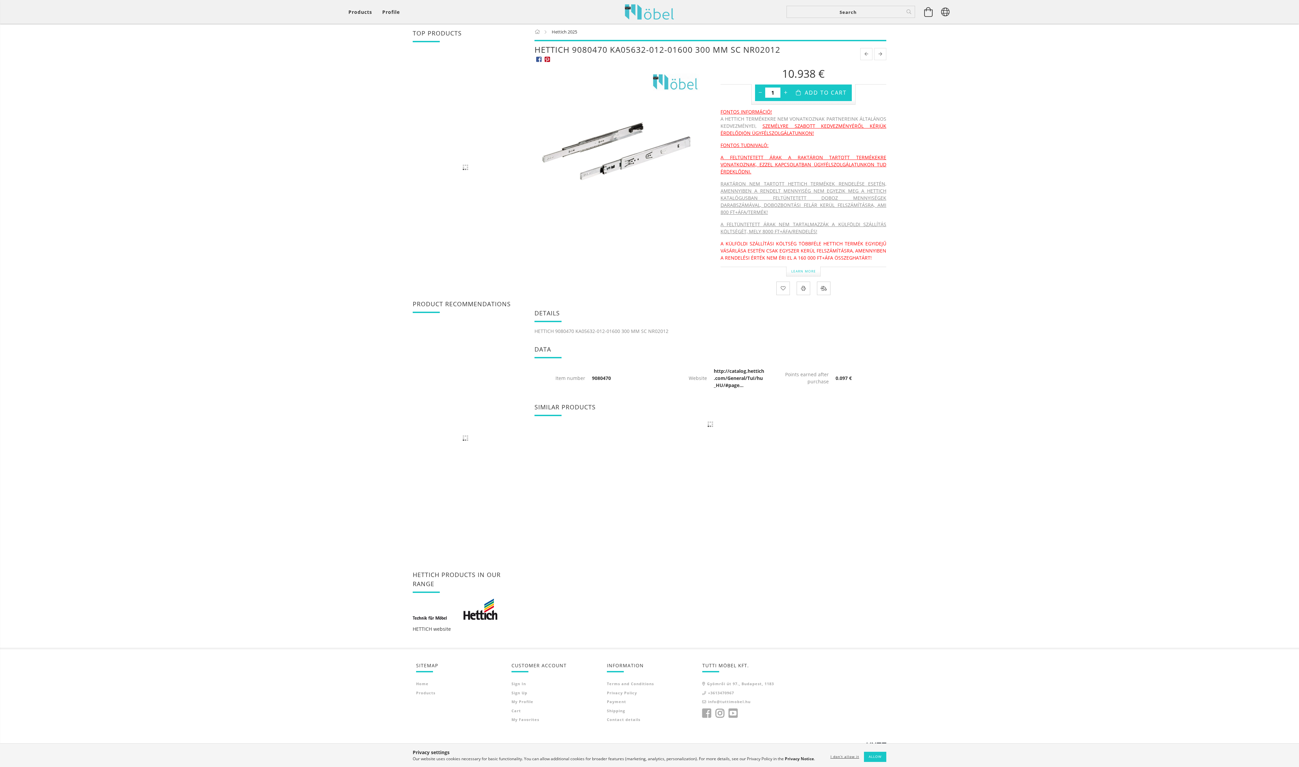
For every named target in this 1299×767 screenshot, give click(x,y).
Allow (875, 756)
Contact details (623, 719)
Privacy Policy (622, 692)
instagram (719, 713)
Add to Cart (826, 92)
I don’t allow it (844, 756)
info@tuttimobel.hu (729, 701)
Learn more (803, 271)
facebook (706, 713)
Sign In (518, 683)
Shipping (616, 710)
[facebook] (538, 59)
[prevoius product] (866, 54)
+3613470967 (721, 692)
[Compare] (823, 288)
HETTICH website (432, 629)
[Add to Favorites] (783, 288)
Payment (616, 701)
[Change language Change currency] (945, 12)
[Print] (803, 288)
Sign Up (519, 692)
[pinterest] (547, 59)
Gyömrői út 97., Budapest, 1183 (740, 683)
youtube (733, 713)
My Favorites (525, 719)
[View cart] (928, 12)
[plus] (785, 93)
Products (425, 692)
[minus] (760, 93)
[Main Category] (537, 32)
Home (422, 683)
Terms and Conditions (630, 683)
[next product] (880, 54)
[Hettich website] (455, 608)
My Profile (522, 701)
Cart (516, 710)
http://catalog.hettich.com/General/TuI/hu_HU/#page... (739, 378)
